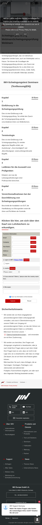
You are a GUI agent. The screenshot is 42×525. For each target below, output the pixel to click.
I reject (25, 34)
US (27, 412)
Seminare (22, 382)
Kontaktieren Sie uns (21, 502)
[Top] (2, 382)
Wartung (27, 449)
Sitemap (7, 518)
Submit (12, 301)
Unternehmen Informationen (10, 429)
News (27, 459)
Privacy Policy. (18, 260)
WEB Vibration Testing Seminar (9, 385)
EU (13, 412)
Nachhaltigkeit (10, 434)
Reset (29, 301)
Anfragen (8, 464)
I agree (7, 263)
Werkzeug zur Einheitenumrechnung (12, 476)
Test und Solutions (30, 438)
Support (9, 459)
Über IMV (10, 424)
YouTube (28, 407)
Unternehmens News (31, 468)
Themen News (29, 464)
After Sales (8, 468)
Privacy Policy (24, 30)
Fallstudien (27, 445)
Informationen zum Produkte (30, 433)
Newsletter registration (22, 418)
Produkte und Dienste (12, 382)
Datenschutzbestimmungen (16, 335)
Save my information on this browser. (22, 297)
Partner (26, 453)
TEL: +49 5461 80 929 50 (21, 495)
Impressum (15, 518)
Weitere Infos (9, 472)
